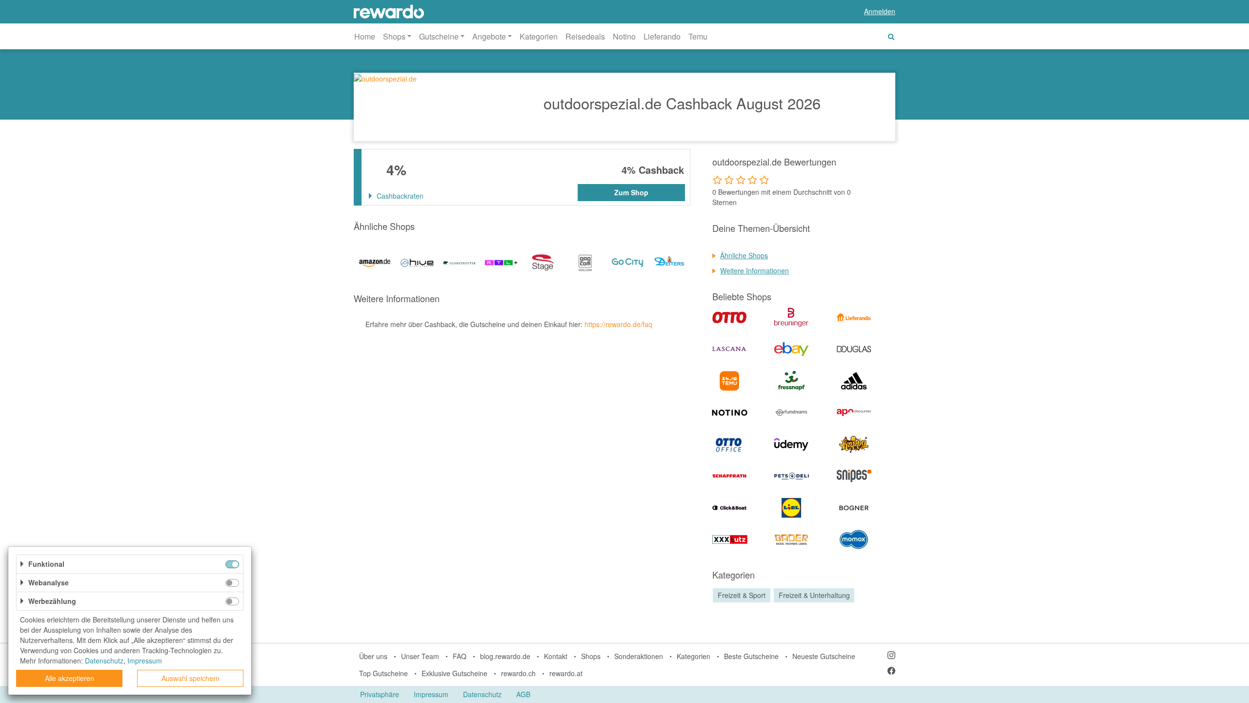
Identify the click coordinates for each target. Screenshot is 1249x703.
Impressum (431, 694)
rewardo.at (566, 673)
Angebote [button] (489, 36)
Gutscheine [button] (439, 36)
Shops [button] (394, 36)
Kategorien (539, 36)
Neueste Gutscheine (823, 656)
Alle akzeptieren (69, 678)
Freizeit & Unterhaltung (814, 595)
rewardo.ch (518, 673)
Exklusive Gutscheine (454, 673)
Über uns (373, 656)
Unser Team (420, 656)
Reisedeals (585, 36)
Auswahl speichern (190, 678)
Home (364, 36)
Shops (591, 656)
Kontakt (555, 656)
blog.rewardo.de (505, 656)
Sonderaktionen (638, 656)
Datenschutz (482, 694)
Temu (697, 36)
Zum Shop (631, 192)
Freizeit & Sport (742, 595)
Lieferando (662, 36)
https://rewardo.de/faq (618, 324)
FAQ (459, 656)
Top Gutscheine (383, 673)
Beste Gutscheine (751, 656)
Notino (624, 36)
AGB (523, 694)
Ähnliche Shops (744, 255)
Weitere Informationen (754, 270)
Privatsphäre (379, 694)
